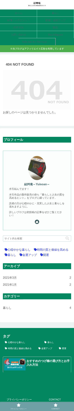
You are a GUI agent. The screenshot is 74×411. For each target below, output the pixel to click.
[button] (67, 238)
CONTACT (55, 399)
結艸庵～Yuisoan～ (37, 184)
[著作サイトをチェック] (37, 222)
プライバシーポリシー (19, 399)
